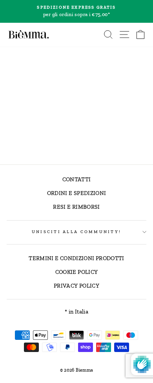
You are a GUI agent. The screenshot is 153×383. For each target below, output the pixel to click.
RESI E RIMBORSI (76, 206)
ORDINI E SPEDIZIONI (76, 193)
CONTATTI (76, 179)
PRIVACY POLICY (76, 285)
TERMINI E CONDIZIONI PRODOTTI (76, 258)
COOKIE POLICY (76, 271)
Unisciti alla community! (76, 231)
